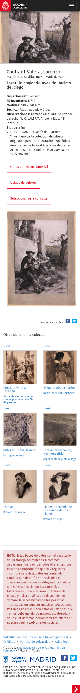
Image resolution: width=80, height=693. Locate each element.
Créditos (9, 642)
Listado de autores (23, 183)
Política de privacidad (35, 642)
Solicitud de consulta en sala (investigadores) (35, 637)
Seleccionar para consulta (28, 198)
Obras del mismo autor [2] (29, 167)
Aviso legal (62, 642)
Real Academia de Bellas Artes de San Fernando (34, 649)
